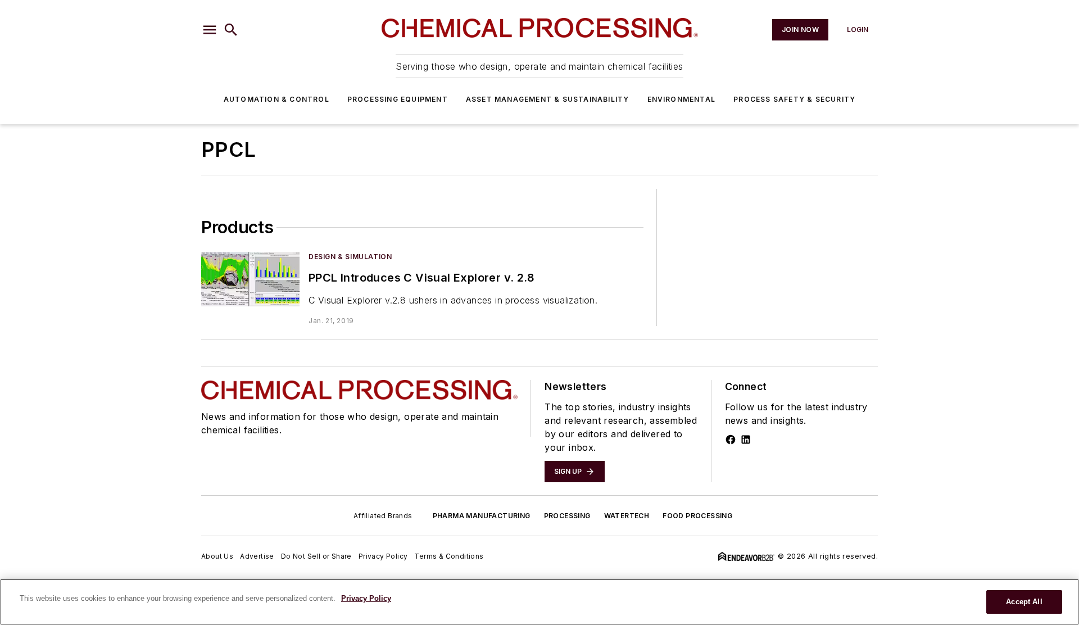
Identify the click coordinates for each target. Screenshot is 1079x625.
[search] (231, 29)
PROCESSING (567, 515)
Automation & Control (276, 99)
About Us (217, 556)
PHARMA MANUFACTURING (482, 515)
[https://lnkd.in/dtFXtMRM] (745, 439)
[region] (539, 602)
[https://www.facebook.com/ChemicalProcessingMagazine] (730, 439)
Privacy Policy (383, 556)
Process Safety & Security (794, 99)
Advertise (257, 556)
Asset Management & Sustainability (547, 99)
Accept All (1024, 601)
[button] (209, 29)
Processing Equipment (397, 99)
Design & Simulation (350, 256)
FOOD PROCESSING (697, 515)
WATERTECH (627, 515)
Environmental (681, 99)
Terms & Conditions (448, 556)
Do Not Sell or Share (316, 556)
